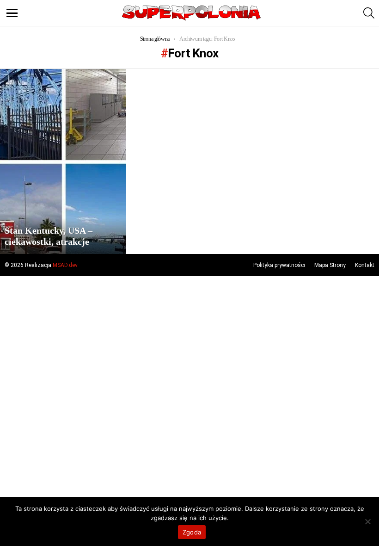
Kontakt (364, 265)
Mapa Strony (330, 265)
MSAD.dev (65, 265)
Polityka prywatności (279, 265)
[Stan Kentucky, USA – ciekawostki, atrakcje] (63, 161)
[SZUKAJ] (368, 13)
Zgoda (192, 532)
